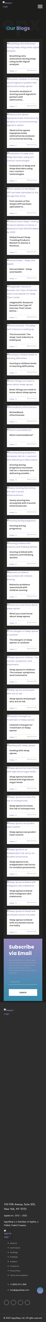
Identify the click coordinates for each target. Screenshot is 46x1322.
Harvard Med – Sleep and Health (20, 270)
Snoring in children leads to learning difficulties (22, 365)
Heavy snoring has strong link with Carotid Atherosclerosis (22, 503)
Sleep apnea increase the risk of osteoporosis (22, 807)
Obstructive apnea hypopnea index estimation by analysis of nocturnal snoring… (21, 134)
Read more (32, 70)
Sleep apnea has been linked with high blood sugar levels (21, 779)
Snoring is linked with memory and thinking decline (21, 555)
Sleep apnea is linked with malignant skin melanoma (20, 893)
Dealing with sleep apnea (19, 752)
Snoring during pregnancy (17, 527)
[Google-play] (27, 1302)
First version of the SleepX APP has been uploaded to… (20, 204)
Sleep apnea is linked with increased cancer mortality (21, 922)
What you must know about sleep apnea (20, 615)
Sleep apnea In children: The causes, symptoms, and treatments (22, 672)
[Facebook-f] (13, 1302)
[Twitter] (20, 1302)
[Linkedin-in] (6, 1302)
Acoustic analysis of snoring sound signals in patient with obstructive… (22, 95)
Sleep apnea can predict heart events (22, 833)
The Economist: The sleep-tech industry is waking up (21, 337)
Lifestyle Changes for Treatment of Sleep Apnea (21, 727)
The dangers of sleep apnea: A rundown (20, 641)
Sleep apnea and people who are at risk (22, 700)
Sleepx (11, 71)
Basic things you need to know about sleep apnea (22, 391)
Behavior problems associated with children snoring (19, 587)
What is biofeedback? (21, 435)
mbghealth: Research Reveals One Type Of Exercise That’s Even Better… (21, 306)
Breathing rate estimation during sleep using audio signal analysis (22, 60)
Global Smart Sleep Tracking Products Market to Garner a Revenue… (19, 241)
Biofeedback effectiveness (16, 414)
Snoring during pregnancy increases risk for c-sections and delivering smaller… (21, 469)
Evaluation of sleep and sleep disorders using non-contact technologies (22, 170)
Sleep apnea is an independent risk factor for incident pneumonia (22, 864)
